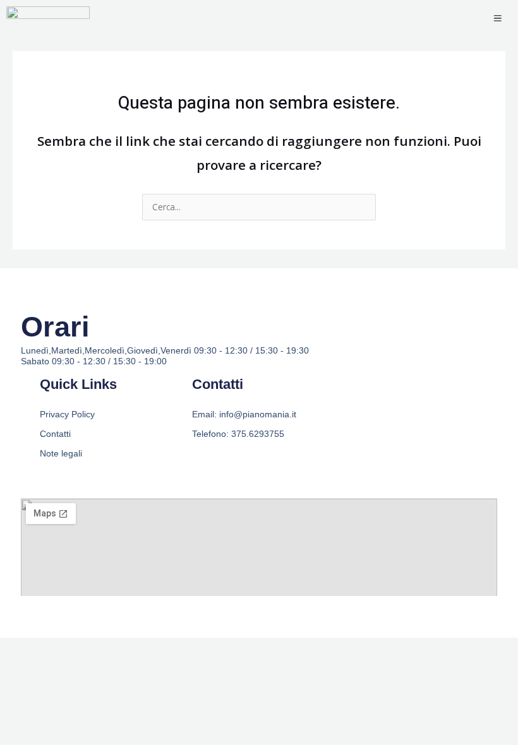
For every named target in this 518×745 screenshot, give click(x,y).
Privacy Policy (67, 414)
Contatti (55, 434)
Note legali (61, 453)
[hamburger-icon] (497, 19)
